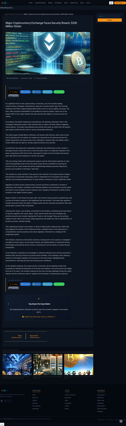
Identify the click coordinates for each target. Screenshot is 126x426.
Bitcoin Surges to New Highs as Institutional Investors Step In (78, 377)
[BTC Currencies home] (14, 390)
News (66, 3)
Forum (88, 3)
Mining (50, 3)
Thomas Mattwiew (13, 78)
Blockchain (68, 397)
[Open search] (111, 3)
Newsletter (35, 408)
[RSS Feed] (9, 401)
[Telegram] (1, 401)
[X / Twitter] (5, 401)
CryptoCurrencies (40, 3)
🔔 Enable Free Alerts (30, 317)
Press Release (36, 406)
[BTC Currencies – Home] (5, 3)
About (82, 3)
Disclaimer (117, 419)
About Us (35, 397)
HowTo (67, 406)
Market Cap (74, 3)
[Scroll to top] (2, 424)
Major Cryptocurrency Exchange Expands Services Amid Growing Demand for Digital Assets (15, 377)
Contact (34, 400)
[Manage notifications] (121, 421)
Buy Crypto (120, 3)
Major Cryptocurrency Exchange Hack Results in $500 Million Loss (47, 377)
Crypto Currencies (16, 14)
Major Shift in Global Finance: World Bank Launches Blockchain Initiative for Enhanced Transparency (35, 336)
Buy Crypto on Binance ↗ (47, 317)
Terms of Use (110, 419)
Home (30, 3)
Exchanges (58, 3)
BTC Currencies (8, 419)
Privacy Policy (101, 419)
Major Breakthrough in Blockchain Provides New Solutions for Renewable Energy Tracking (16, 336)
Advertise (35, 403)
